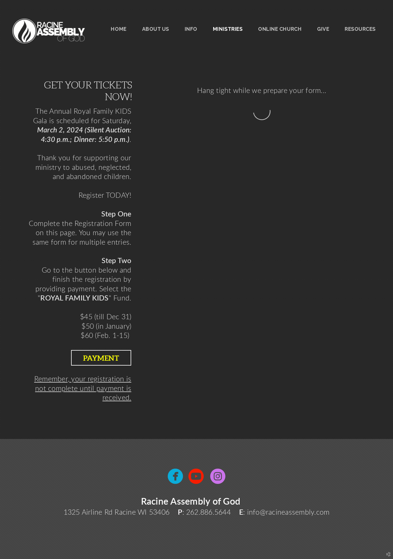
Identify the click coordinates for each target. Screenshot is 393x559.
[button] (101, 358)
